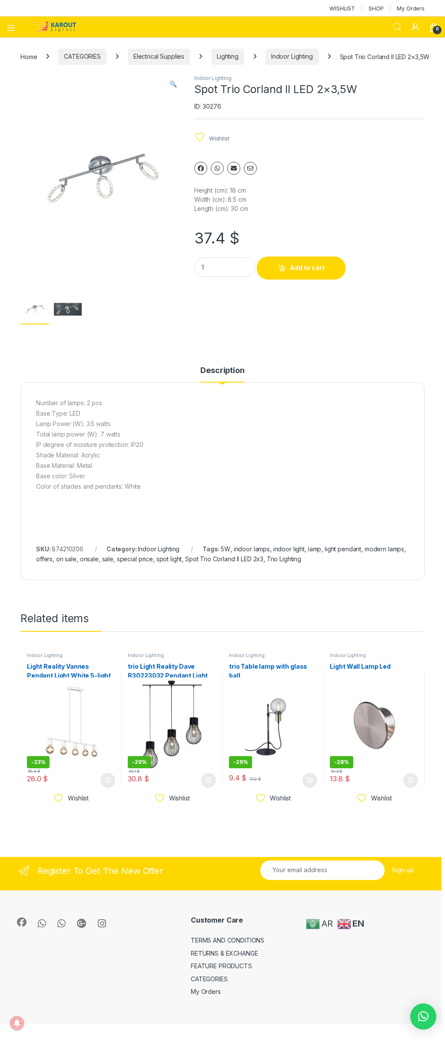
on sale (66, 559)
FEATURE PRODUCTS (221, 966)
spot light (169, 559)
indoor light (289, 549)
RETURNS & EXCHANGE (224, 953)
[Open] (14, 27)
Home (28, 56)
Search (397, 27)
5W (225, 549)
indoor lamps (252, 549)
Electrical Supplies (158, 56)
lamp (314, 549)
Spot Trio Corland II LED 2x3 (224, 559)
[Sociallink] (22, 922)
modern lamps (384, 549)
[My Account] (415, 27)
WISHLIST (342, 8)
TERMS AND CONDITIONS (227, 940)
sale (107, 559)
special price (135, 559)
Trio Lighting (284, 559)
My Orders (411, 8)
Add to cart (307, 267)
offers (44, 559)
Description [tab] (222, 371)
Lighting (228, 56)
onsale (89, 559)
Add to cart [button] (107, 780)
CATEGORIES (82, 56)
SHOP (376, 8)
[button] (173, 84)
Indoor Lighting (292, 56)
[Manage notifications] (17, 1023)
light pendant (343, 549)
